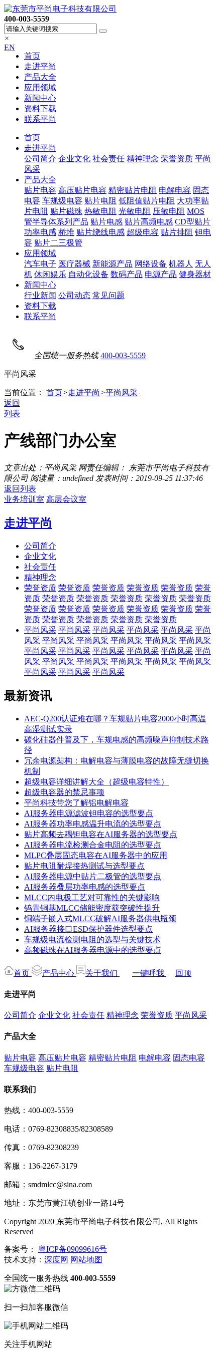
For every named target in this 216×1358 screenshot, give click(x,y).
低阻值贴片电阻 (147, 200)
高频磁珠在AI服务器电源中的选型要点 (92, 950)
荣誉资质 (177, 158)
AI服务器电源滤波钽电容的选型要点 (88, 813)
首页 (32, 56)
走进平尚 (40, 66)
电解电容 (175, 190)
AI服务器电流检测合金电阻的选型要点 (92, 845)
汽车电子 (40, 263)
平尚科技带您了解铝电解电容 (76, 802)
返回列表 (20, 488)
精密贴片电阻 (133, 190)
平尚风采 (121, 392)
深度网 (56, 1259)
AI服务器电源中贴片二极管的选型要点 (92, 876)
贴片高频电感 (149, 221)
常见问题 (108, 295)
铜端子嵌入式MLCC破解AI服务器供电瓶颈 (100, 918)
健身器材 (195, 274)
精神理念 (143, 158)
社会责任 (108, 158)
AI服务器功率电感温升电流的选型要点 (92, 824)
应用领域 (40, 87)
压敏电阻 (169, 211)
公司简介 (40, 158)
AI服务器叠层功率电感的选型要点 (84, 887)
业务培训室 (24, 499)
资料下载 (40, 108)
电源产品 (161, 274)
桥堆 (66, 232)
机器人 (181, 263)
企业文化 (74, 158)
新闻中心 (40, 98)
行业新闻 (40, 295)
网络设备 (151, 263)
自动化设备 (88, 274)
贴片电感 (106, 221)
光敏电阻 (135, 211)
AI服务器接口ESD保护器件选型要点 (88, 929)
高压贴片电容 (82, 190)
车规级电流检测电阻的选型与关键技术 (92, 939)
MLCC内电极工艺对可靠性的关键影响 (92, 897)
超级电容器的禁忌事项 (64, 792)
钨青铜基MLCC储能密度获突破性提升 (92, 908)
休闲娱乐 (50, 274)
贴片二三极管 (58, 242)
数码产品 (127, 274)
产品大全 (40, 77)
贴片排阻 (177, 232)
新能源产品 (112, 263)
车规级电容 (62, 200)
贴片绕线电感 (100, 232)
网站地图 (86, 1259)
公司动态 (74, 295)
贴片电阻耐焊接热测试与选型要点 (84, 866)
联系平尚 (40, 119)
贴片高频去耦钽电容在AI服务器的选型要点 (100, 834)
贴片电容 (40, 190)
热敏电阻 (100, 211)
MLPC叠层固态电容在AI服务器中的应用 (95, 855)
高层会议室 (66, 499)
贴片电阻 (100, 200)
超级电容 (143, 232)
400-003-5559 (123, 355)
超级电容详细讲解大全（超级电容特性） (96, 781)
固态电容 (189, 1057)
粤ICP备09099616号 (72, 1249)
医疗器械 (74, 263)
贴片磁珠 (66, 211)
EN (9, 47)
